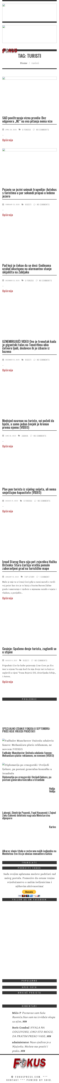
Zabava (25, 435)
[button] (29, 13)
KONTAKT (13, 1079)
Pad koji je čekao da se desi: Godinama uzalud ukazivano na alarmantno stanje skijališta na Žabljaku (27, 268)
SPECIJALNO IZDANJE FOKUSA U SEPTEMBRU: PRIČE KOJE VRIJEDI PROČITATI (26, 730)
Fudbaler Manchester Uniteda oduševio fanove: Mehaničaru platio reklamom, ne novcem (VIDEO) (28, 754)
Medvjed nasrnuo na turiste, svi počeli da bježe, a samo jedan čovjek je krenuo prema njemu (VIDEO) (28, 424)
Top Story (29, 577)
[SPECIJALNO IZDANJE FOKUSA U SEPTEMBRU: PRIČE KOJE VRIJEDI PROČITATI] (25, 715)
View (25, 1021)
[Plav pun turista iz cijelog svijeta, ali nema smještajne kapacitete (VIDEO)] (29, 469)
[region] (29, 13)
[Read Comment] (5, 1015)
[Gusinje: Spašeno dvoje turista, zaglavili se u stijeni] (29, 625)
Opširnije (7, 140)
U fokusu (26, 129)
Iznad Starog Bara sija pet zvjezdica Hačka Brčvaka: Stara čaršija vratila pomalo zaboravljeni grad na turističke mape (29, 565)
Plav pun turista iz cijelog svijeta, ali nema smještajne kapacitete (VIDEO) (29, 491)
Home (23, 63)
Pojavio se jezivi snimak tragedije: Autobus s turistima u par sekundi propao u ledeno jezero (29, 192)
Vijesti (28, 204)
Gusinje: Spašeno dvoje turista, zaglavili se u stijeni (29, 650)
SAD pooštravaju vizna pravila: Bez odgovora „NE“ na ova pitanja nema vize (27, 119)
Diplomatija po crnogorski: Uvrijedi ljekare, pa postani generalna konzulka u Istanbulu (26, 778)
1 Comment (45, 577)
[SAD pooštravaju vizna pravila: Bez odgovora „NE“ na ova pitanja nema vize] (29, 95)
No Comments (42, 129)
